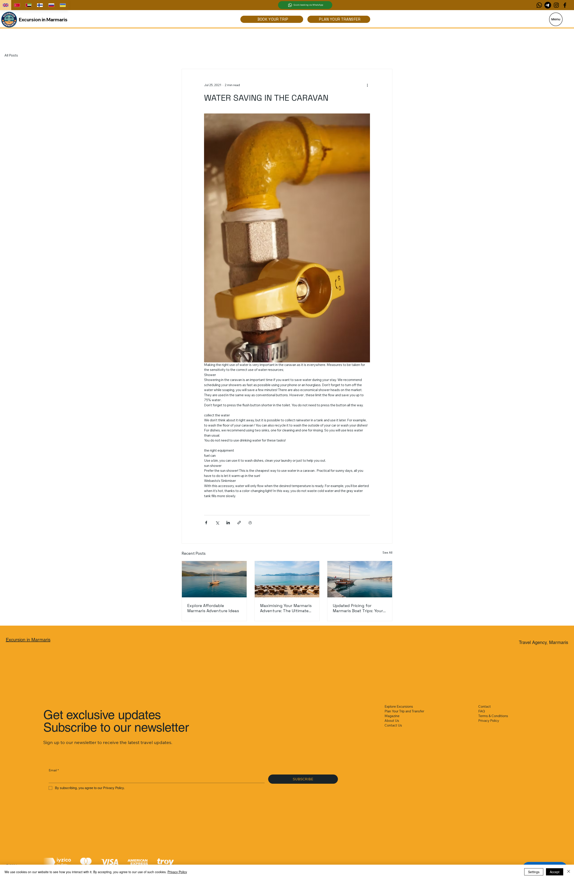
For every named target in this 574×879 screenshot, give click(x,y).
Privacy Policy (488, 720)
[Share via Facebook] (206, 522)
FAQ (481, 711)
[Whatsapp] (539, 5)
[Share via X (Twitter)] (217, 522)
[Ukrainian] (62, 5)
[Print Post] (250, 522)
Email (54, 770)
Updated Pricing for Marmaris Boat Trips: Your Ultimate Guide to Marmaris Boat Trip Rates (360, 608)
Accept (554, 872)
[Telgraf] (547, 5)
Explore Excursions (399, 706)
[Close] (568, 871)
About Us (392, 720)
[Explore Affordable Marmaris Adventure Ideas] (214, 579)
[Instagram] (556, 5)
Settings (533, 872)
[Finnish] (40, 5)
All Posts (11, 55)
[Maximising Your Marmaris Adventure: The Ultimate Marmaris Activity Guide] (287, 579)
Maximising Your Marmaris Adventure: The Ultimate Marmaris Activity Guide (286, 608)
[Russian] (51, 5)
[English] (5, 5)
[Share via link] (239, 522)
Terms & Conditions (493, 716)
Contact (484, 706)
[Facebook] (564, 5)
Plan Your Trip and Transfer (404, 711)
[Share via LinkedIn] (228, 522)
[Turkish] (17, 5)
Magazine (392, 716)
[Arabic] (28, 5)
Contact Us (393, 725)
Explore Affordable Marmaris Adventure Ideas (213, 608)
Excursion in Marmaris (43, 19)
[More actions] (367, 85)
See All (387, 552)
